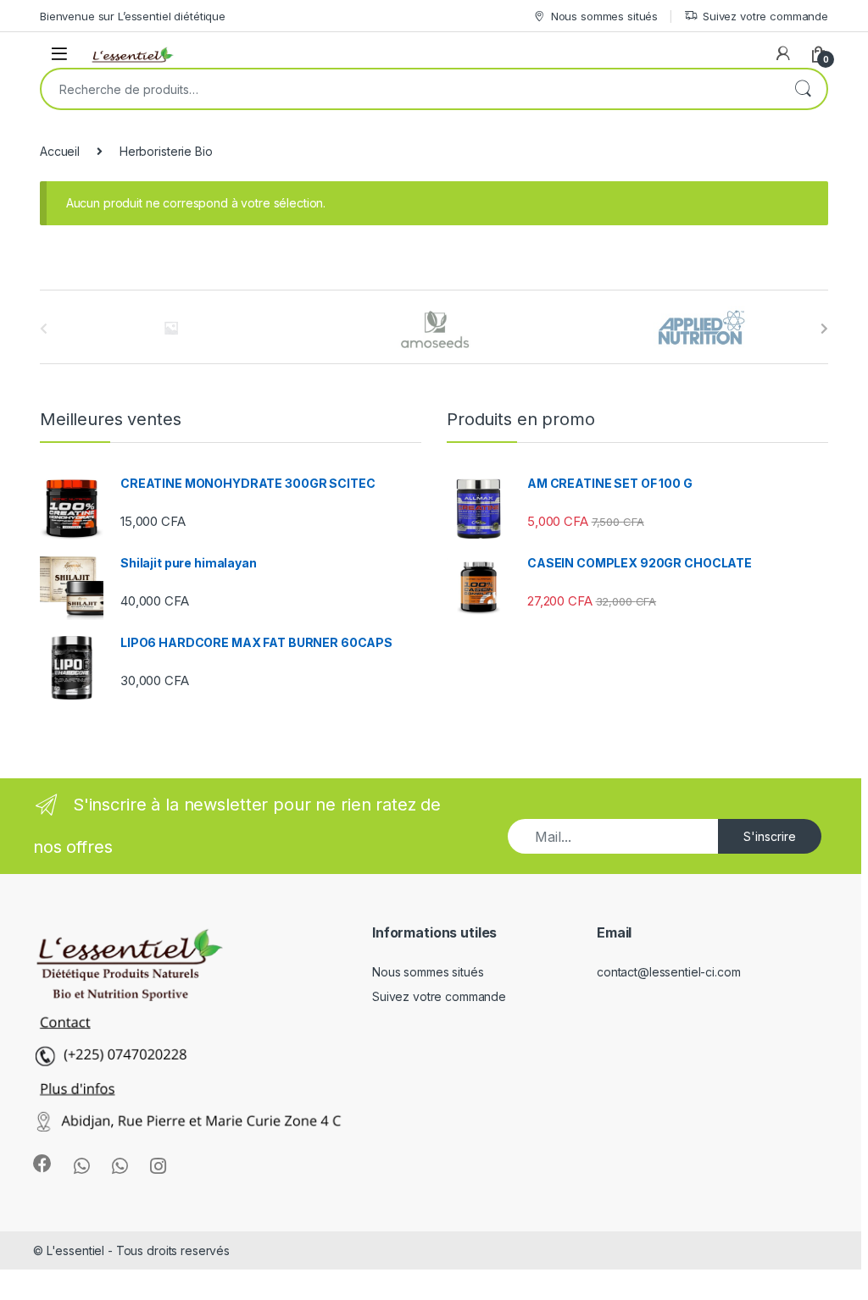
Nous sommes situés (604, 16)
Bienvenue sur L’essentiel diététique (132, 16)
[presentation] (824, 329)
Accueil (60, 151)
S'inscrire (769, 836)
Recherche (802, 88)
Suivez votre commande (765, 16)
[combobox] (410, 88)
